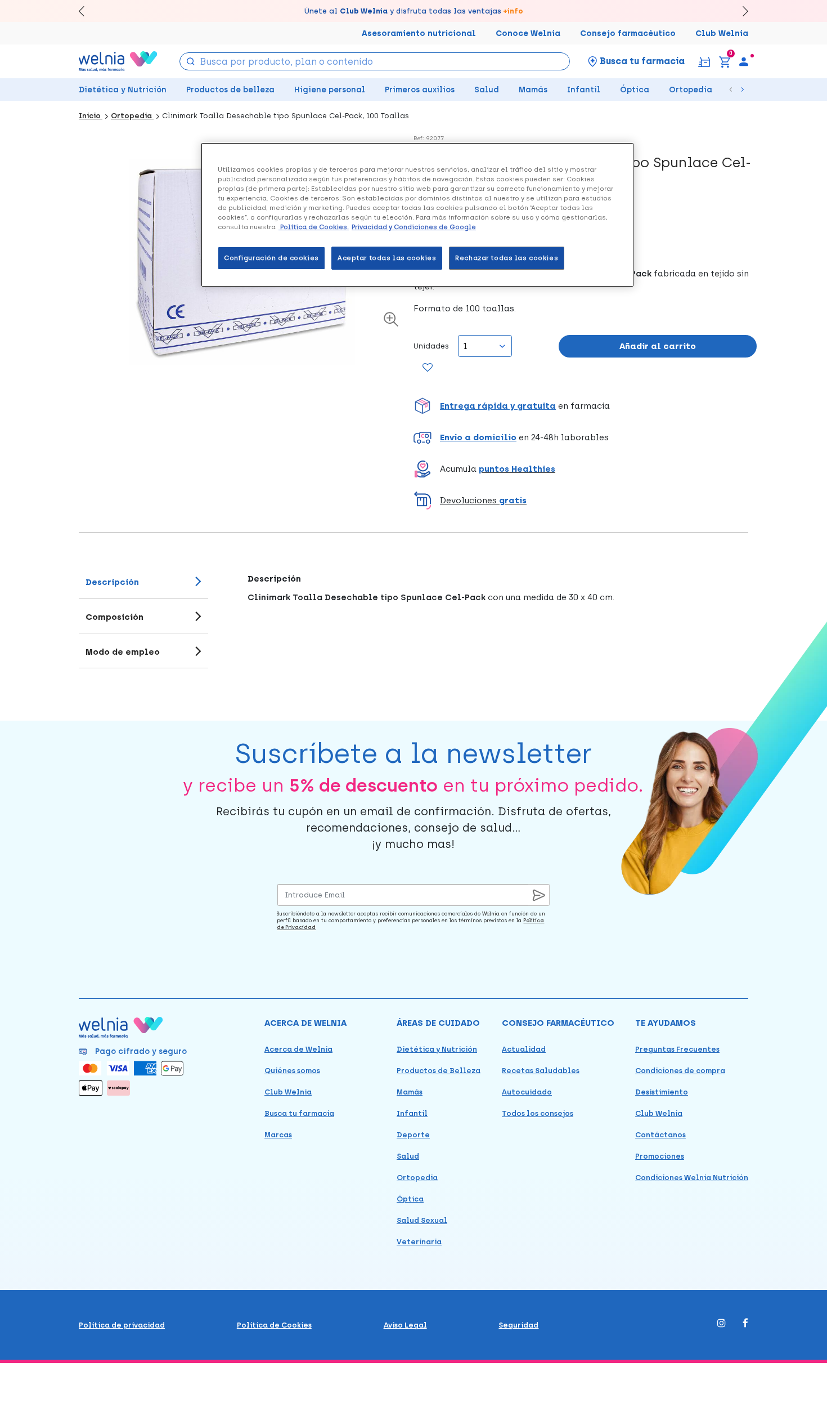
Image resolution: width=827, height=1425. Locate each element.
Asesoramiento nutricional (419, 33)
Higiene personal (329, 90)
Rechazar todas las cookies (506, 258)
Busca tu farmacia (299, 1113)
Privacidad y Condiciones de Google (414, 227)
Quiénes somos (292, 1070)
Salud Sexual (422, 1220)
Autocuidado (527, 1092)
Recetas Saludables (540, 1070)
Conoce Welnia (528, 33)
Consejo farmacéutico (628, 33)
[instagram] (721, 1324)
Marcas (278, 1135)
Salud (486, 90)
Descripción (112, 582)
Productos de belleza (230, 90)
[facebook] (745, 1324)
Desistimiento (661, 1092)
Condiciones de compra (680, 1070)
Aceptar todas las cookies (387, 258)
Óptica (634, 90)
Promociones (659, 1156)
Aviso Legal (405, 1325)
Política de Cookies (274, 1325)
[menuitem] (743, 61)
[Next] (740, 11)
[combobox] (374, 61)
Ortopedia (690, 90)
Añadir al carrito (657, 346)
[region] (417, 214)
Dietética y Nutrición (123, 90)
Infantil (583, 90)
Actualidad (524, 1049)
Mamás (533, 90)
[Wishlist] (428, 368)
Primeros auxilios (420, 90)
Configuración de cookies (271, 258)
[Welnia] (118, 61)
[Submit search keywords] (190, 60)
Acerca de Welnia (298, 1049)
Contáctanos (660, 1135)
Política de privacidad (122, 1325)
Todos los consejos (537, 1113)
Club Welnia (721, 33)
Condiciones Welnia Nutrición (691, 1177)
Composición (114, 617)
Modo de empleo (123, 652)
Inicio (90, 115)
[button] (585, 406)
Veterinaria (419, 1242)
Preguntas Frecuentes (677, 1049)
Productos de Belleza (438, 1070)
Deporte (413, 1135)
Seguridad (518, 1325)
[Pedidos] (704, 61)
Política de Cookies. (313, 227)
